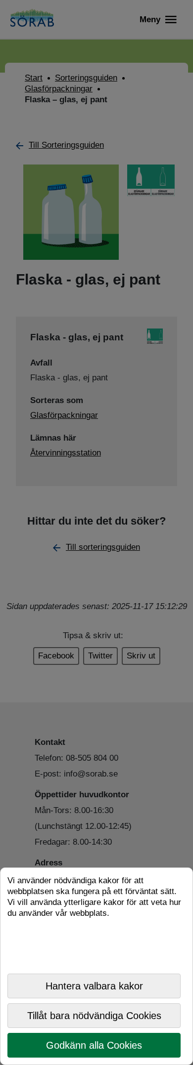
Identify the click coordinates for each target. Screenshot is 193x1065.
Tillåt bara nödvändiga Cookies (94, 1015)
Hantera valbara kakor (94, 986)
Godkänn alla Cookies (94, 1045)
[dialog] (96, 966)
